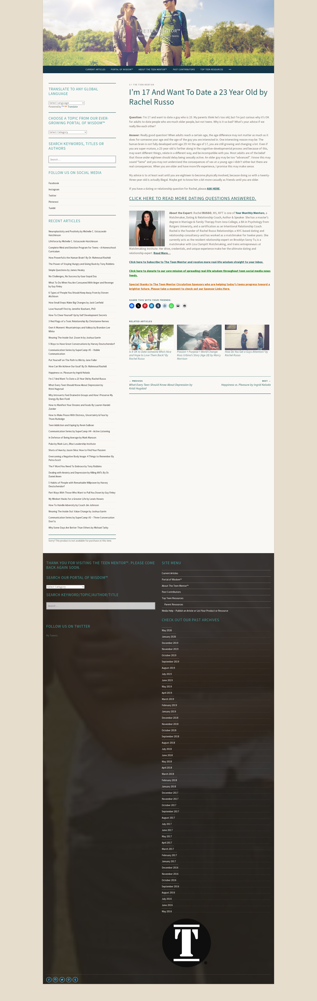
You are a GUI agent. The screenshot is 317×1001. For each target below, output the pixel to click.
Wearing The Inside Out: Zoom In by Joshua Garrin (75, 337)
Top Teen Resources (211, 69)
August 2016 (168, 892)
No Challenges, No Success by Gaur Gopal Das (73, 276)
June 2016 (167, 905)
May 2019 (167, 686)
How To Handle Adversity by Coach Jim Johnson (74, 505)
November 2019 (170, 649)
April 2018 (167, 767)
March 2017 (168, 848)
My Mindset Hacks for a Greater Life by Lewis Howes (76, 498)
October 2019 (169, 655)
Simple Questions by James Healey (67, 270)
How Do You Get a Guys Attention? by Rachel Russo (246, 353)
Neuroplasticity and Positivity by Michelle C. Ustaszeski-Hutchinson (78, 233)
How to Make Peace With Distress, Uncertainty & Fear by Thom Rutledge (78, 417)
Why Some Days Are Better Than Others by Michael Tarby (79, 527)
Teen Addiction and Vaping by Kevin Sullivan (71, 425)
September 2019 (170, 661)
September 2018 (170, 736)
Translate (73, 106)
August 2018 (168, 742)
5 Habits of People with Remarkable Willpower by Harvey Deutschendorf (78, 484)
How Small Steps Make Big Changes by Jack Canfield (76, 302)
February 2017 (169, 855)
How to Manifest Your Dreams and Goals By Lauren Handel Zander (79, 406)
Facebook (54, 183)
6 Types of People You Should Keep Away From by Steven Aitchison (78, 294)
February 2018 (169, 780)
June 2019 (167, 680)
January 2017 (169, 861)
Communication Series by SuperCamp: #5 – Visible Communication (74, 351)
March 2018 (168, 773)
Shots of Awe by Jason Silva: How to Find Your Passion (77, 450)
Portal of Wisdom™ (122, 69)
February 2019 (169, 705)
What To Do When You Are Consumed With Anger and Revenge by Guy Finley (81, 284)
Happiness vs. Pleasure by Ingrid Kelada (246, 383)
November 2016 (170, 873)
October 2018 (169, 730)
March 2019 (168, 699)
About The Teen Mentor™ (153, 69)
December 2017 (170, 792)
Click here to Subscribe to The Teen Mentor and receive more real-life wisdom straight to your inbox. (196, 262)
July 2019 (167, 674)
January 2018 (169, 786)
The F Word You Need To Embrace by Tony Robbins (75, 466)
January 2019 (169, 711)
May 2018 (167, 761)
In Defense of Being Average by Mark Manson (72, 437)
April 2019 (167, 692)
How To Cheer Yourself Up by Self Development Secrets (78, 315)
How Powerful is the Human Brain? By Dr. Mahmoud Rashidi (80, 257)
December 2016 (170, 867)
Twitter (52, 195)
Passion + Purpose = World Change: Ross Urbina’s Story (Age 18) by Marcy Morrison (199, 355)
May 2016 (167, 911)
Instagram (54, 189)
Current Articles (95, 69)
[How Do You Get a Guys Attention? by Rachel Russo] (247, 337)
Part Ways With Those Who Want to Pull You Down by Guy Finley (82, 492)
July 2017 (167, 824)
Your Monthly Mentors (250, 213)
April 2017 (167, 842)
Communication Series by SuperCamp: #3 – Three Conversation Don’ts (81, 519)
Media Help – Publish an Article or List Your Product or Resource (195, 610)
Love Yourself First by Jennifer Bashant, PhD (72, 308)
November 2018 (170, 724)
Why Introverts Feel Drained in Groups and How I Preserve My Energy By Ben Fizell (81, 397)
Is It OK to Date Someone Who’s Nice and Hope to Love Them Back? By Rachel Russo (150, 355)
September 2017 (170, 811)
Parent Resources (173, 604)
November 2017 (170, 798)
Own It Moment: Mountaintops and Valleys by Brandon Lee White (79, 329)
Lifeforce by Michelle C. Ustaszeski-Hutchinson (73, 241)
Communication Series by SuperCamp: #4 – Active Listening (79, 431)
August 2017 (168, 817)
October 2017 (169, 805)
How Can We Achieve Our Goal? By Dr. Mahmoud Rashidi (78, 366)
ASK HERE (213, 188)
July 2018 (167, 749)
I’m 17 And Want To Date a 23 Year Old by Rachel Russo (77, 378)
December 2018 (170, 717)
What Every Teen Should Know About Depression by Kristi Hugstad (160, 385)
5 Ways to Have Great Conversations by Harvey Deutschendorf (82, 343)
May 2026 (167, 630)
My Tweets (52, 635)
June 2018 (167, 755)
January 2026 (169, 636)
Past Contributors (184, 69)
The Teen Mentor (143, 84)
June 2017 (167, 830)
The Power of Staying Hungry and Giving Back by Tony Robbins (81, 263)
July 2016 (167, 898)
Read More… (162, 253)
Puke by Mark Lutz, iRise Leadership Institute (72, 443)
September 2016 (170, 886)
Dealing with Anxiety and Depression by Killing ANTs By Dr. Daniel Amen (79, 474)
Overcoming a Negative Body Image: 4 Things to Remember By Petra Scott (81, 458)
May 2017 (167, 836)
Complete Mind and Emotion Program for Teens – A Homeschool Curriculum (82, 249)
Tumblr (52, 208)
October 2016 (169, 880)
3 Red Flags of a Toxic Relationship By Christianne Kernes (79, 321)
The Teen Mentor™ (158, 31)
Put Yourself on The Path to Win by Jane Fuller (73, 360)
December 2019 (170, 642)
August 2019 (168, 667)
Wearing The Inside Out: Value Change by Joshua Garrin (77, 511)
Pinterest (53, 201)
